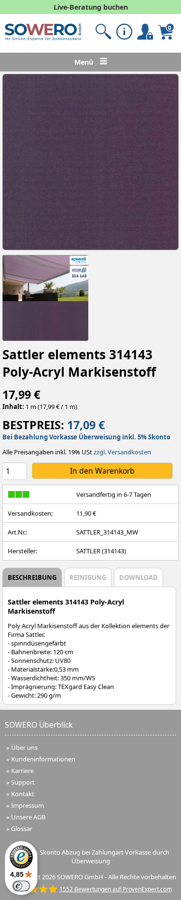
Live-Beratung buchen (91, 7)
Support (23, 782)
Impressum (27, 805)
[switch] (21, 886)
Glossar (21, 828)
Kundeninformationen (43, 759)
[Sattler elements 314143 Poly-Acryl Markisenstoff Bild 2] (45, 298)
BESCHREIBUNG (32, 577)
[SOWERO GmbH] (43, 38)
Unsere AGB (28, 817)
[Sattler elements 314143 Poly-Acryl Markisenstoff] (90, 162)
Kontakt (22, 793)
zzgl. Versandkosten (122, 452)
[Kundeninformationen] (124, 31)
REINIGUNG (88, 577)
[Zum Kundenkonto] (103, 31)
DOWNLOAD (138, 577)
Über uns (24, 747)
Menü (84, 62)
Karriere (22, 770)
